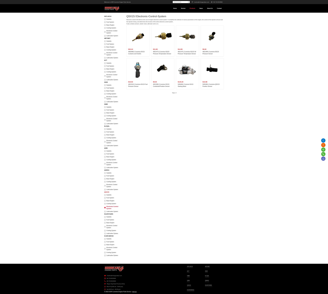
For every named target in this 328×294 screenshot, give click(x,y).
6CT (105, 60)
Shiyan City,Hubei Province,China (114, 284)
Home (175, 8)
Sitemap (134, 291)
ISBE (106, 104)
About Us (210, 8)
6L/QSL (107, 126)
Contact (219, 8)
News (201, 8)
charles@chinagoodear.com (113, 275)
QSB (106, 148)
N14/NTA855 (108, 214)
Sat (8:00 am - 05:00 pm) (112, 289)
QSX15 (106, 192)
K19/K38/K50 (109, 236)
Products (192, 8)
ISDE (106, 82)
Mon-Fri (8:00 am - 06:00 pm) (113, 286)
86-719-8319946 (110, 278)
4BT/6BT (107, 38)
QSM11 (106, 170)
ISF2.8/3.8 (107, 16)
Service (183, 8)
